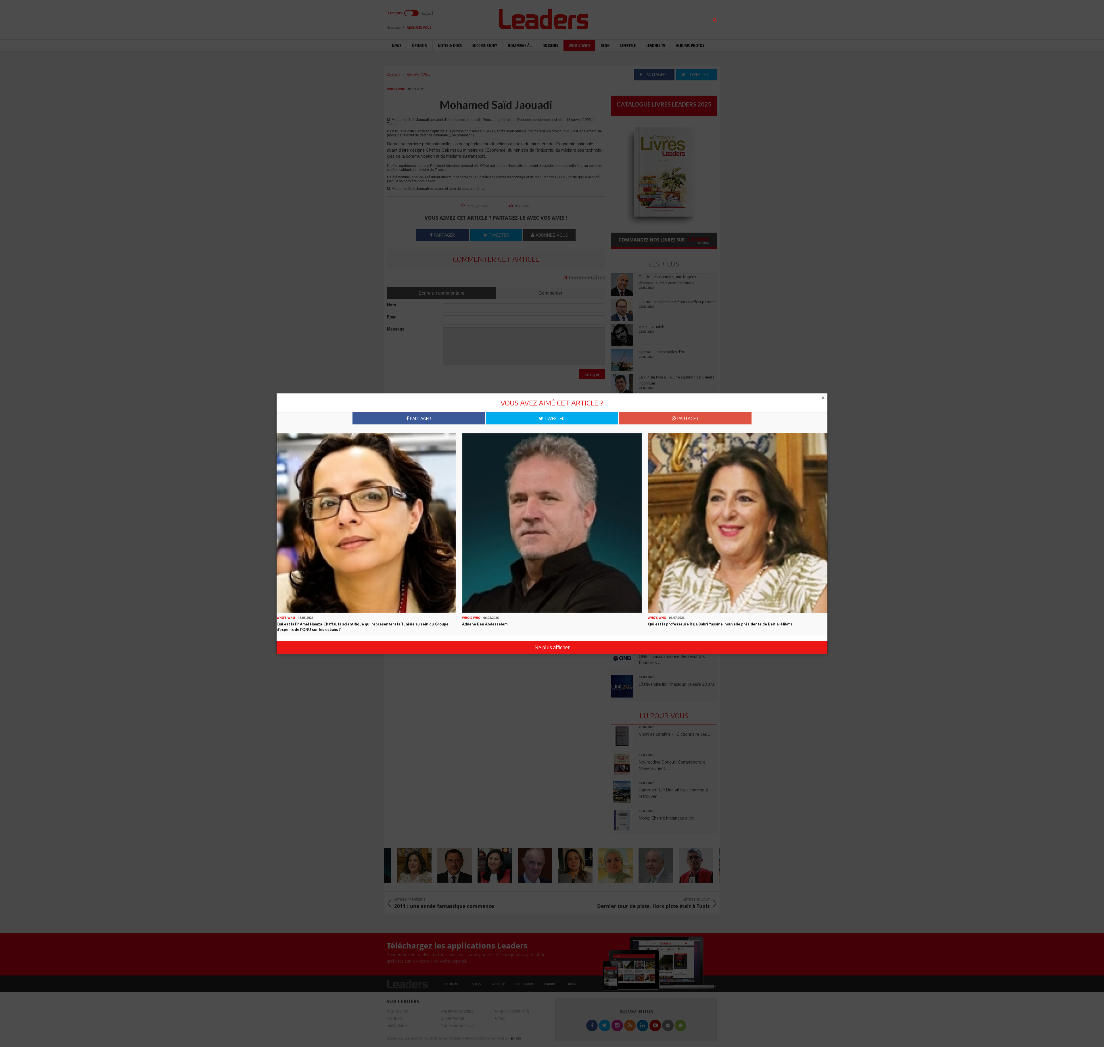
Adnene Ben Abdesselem (484, 624)
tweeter (554, 418)
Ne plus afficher (552, 647)
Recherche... (625, 18)
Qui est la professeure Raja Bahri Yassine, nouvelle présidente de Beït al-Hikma (720, 624)
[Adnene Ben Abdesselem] (552, 522)
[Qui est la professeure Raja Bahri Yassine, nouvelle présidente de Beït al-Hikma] (737, 522)
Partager (420, 418)
